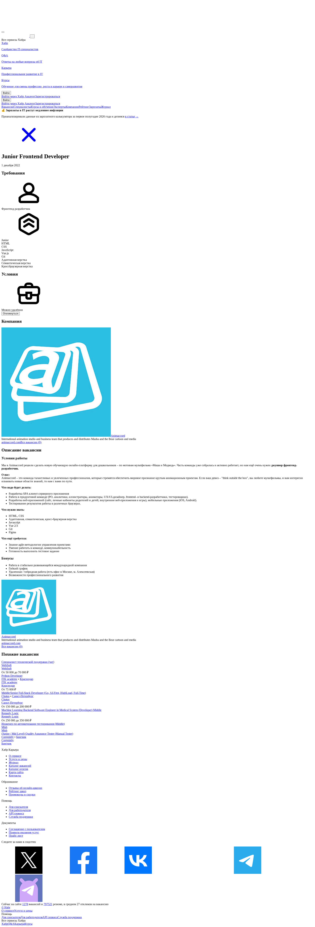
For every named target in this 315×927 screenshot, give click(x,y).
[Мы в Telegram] (247, 872)
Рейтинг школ (17, 791)
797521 (48, 904)
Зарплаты (95, 106)
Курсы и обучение (42, 106)
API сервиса (16, 813)
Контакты (15, 775)
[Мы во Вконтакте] (138, 872)
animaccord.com (10, 442)
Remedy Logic (10, 713)
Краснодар (26, 679)
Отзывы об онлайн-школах (25, 787)
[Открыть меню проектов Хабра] (2, 32)
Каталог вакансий (20, 765)
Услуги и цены (18, 759)
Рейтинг (84, 106)
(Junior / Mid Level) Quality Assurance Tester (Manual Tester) (37, 733)
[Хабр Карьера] (15, 36)
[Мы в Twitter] (28, 872)
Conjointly (7, 737)
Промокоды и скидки (22, 794)
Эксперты (59, 106)
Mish (4, 727)
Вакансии (7, 106)
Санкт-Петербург (23, 696)
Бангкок (21, 737)
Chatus (5, 696)
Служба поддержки (21, 816)
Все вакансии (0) (30, 442)
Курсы (28, 923)
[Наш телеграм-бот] (28, 900)
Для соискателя (18, 806)
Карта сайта (16, 772)
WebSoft (6, 665)
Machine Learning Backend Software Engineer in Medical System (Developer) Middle (51, 710)
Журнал (106, 106)
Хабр (4, 923)
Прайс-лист (16, 835)
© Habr (5, 907)
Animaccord (118, 435)
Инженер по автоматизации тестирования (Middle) (33, 723)
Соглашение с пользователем (27, 829)
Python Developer (11, 675)
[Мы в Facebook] (83, 872)
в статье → (132, 116)
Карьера (19, 923)
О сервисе (15, 755)
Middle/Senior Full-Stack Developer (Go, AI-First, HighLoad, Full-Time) (43, 692)
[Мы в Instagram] (193, 872)
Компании (72, 106)
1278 (25, 904)
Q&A (11, 923)
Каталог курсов (18, 769)
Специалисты (22, 106)
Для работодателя (20, 810)
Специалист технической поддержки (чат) (27, 661)
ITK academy (9, 679)
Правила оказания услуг (24, 832)
